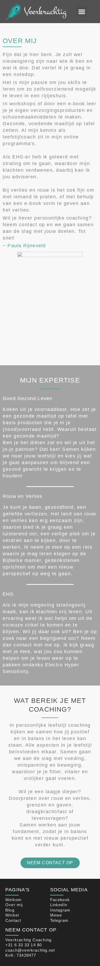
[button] (81, 11)
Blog (9, 910)
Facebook (60, 899)
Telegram (59, 920)
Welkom (13, 899)
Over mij (14, 904)
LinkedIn (58, 904)
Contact (13, 920)
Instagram (60, 910)
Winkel (12, 915)
